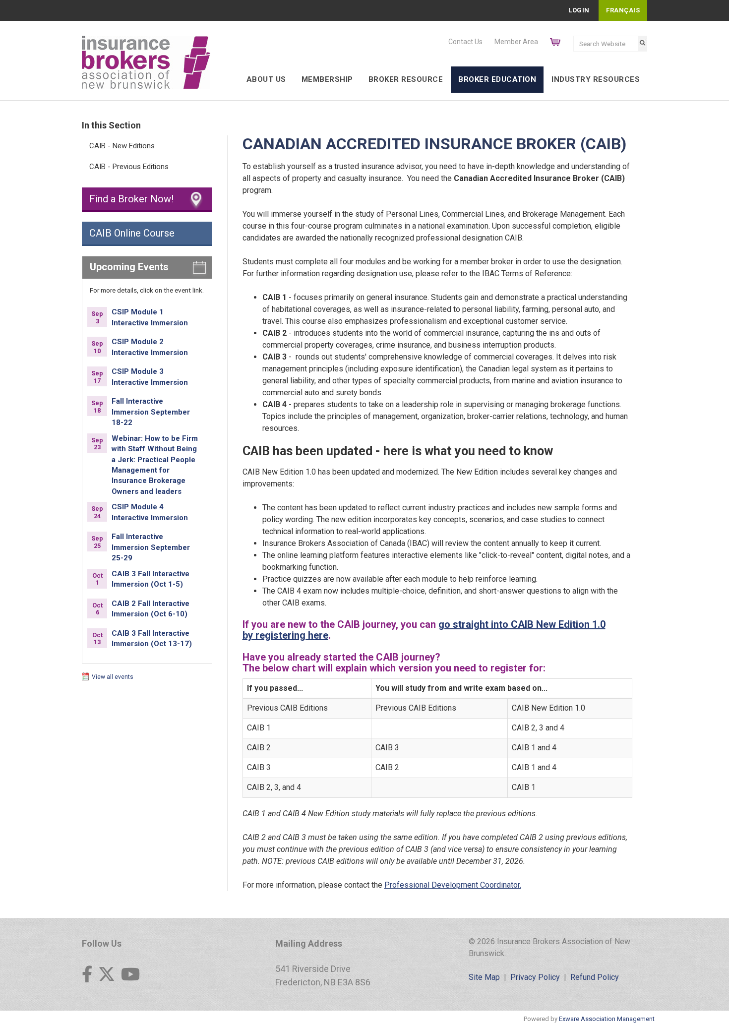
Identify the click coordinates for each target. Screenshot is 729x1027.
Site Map (484, 977)
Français (623, 10)
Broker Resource (405, 79)
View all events (112, 676)
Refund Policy (594, 977)
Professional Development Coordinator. (452, 885)
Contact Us (465, 42)
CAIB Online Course (132, 233)
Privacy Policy (535, 977)
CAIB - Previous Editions (129, 166)
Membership (327, 79)
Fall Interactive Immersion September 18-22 (151, 412)
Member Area (516, 42)
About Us (266, 79)
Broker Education (497, 79)
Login (579, 10)
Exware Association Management (607, 1019)
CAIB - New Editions (122, 145)
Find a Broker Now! (131, 199)
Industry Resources (595, 79)
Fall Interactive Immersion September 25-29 (151, 547)
